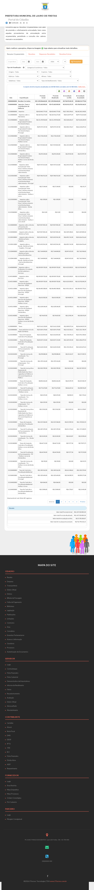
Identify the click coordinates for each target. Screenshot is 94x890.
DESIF (9, 740)
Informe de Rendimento (15, 685)
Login (9, 665)
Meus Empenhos (13, 790)
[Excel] (59, 91)
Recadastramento (13, 694)
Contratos (10, 623)
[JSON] (74, 91)
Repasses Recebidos (47, 54)
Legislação (10, 610)
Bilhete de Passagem (14, 598)
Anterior (51, 501)
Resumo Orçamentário (15, 54)
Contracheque (12, 669)
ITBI (8, 748)
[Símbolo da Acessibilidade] (6, 22)
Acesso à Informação (14, 639)
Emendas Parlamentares (15, 635)
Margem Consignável (14, 819)
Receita (9, 577)
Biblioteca (10, 606)
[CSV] (64, 91)
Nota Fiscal (11, 731)
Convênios (11, 631)
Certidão (10, 723)
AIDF (9, 764)
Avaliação (10, 698)
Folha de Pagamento (14, 602)
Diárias (9, 594)
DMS (9, 735)
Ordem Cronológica (14, 798)
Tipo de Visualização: (14, 67)
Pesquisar (77, 61)
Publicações (11, 615)
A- (27, 23)
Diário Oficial (11, 590)
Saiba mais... (82, 87)
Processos (10, 648)
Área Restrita (11, 786)
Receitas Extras (65, 54)
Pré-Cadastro (12, 802)
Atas (8, 627)
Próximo (82, 501)
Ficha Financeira (12, 673)
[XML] (69, 91)
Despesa (10, 581)
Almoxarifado (12, 706)
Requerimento (12, 768)
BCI (8, 752)
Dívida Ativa (11, 760)
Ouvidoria (10, 643)
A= (21, 23)
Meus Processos (13, 794)
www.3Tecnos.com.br (58, 881)
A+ (24, 23)
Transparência (12, 586)
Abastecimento (12, 710)
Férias (9, 689)
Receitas (31, 54)
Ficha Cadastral (12, 677)
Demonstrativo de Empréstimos (18, 681)
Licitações (10, 619)
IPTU (9, 744)
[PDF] (79, 91)
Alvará (9, 727)
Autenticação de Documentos (17, 652)
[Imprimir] (84, 91)
